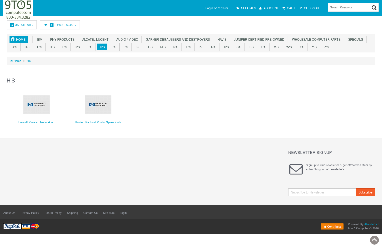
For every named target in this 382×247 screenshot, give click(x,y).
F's (89, 47)
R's (225, 47)
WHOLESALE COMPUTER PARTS (315, 39)
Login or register (216, 8)
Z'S (326, 47)
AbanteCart (371, 224)
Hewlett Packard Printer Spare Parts (98, 122)
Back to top (374, 240)
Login (123, 213)
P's (200, 47)
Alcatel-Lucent (94, 39)
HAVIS (221, 39)
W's (288, 47)
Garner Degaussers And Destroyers (177, 39)
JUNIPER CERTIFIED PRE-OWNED (258, 39)
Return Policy (53, 213)
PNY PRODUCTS (61, 39)
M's (162, 47)
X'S (301, 47)
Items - (62, 25)
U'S (263, 47)
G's (76, 47)
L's (149, 47)
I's (113, 47)
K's (137, 47)
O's (187, 47)
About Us (9, 213)
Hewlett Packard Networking (36, 122)
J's (125, 47)
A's (14, 47)
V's (275, 47)
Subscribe (365, 192)
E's (64, 47)
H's (101, 47)
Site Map (109, 213)
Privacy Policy (30, 213)
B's (26, 47)
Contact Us (90, 213)
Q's (212, 47)
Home (20, 39)
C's (38, 47)
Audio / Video (126, 39)
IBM (38, 39)
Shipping (72, 213)
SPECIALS (354, 39)
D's (51, 47)
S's (238, 47)
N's (175, 47)
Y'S (313, 47)
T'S (250, 47)
